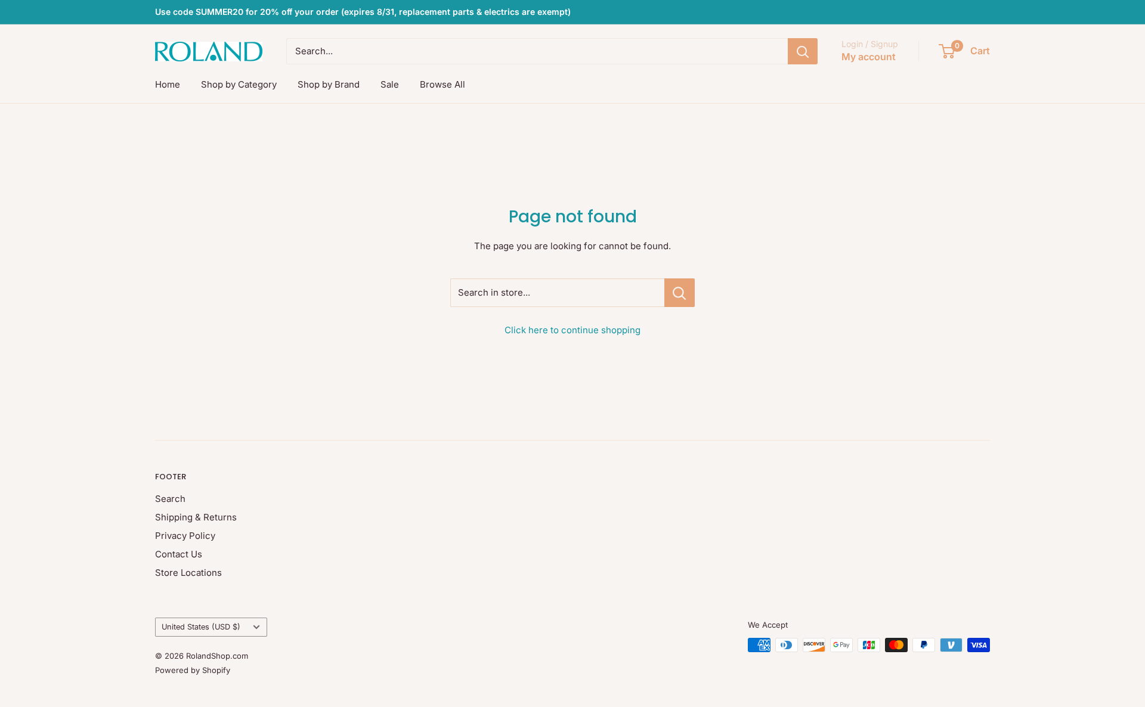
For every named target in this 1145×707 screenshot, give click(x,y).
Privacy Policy (185, 535)
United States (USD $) (201, 626)
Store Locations (188, 572)
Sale (389, 84)
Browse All (442, 84)
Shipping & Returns (196, 517)
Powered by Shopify (192, 670)
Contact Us (178, 554)
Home (167, 84)
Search (170, 498)
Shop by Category (239, 84)
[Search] (803, 51)
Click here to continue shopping (572, 330)
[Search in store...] (679, 292)
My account (868, 57)
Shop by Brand (329, 84)
